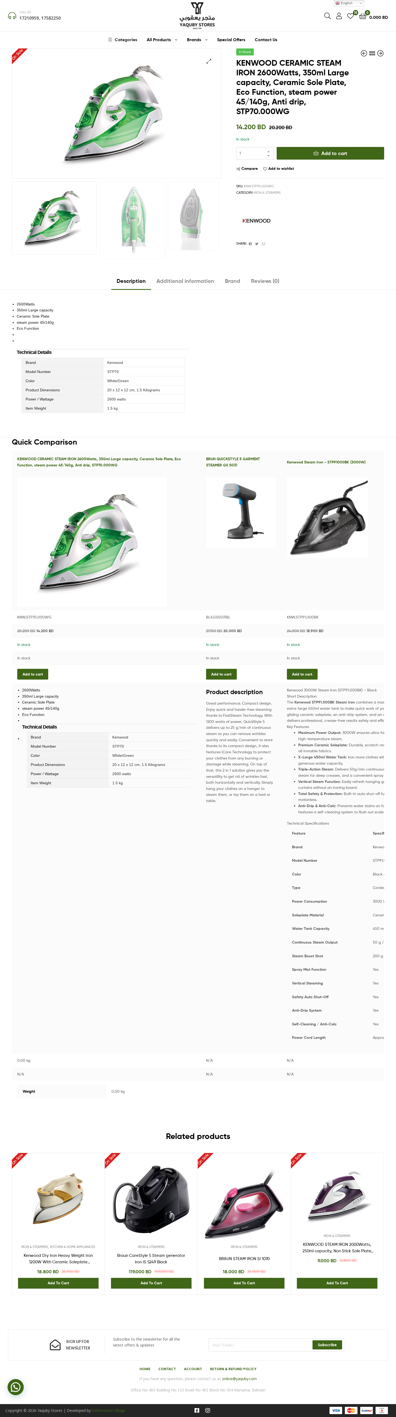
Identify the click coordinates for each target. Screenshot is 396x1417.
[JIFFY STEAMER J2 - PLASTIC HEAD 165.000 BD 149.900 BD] (364, 53)
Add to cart (334, 153)
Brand (232, 280)
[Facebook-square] (197, 1410)
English (346, 3)
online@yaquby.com (239, 1378)
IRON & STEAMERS (267, 193)
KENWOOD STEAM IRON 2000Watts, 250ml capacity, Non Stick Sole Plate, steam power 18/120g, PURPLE (337, 1248)
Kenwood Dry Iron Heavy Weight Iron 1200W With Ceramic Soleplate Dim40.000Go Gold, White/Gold (58, 1259)
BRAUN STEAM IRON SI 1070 (244, 1258)
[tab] (131, 283)
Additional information (185, 280)
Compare (249, 168)
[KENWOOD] (256, 221)
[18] (350, 15)
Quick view (71, 1203)
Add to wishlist (281, 168)
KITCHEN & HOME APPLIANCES (72, 1247)
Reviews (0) (265, 280)
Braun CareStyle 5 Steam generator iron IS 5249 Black (151, 1258)
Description (131, 280)
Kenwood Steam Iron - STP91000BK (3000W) (326, 462)
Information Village (108, 1410)
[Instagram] (207, 1410)
